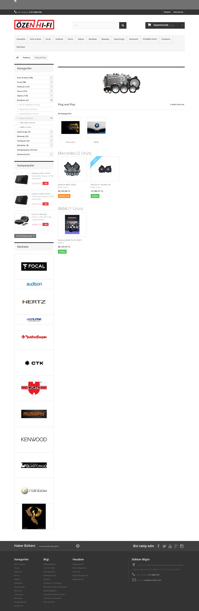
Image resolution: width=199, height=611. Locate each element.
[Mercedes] (70, 127)
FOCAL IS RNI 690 (39, 214)
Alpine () (22, 95)
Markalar (21, 47)
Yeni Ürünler (49, 568)
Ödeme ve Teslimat (52, 583)
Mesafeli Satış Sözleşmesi (55, 587)
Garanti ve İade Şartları (54, 594)
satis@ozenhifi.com (152, 580)
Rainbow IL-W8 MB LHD (101, 184)
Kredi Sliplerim (80, 568)
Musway (105, 39)
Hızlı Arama (35, 39)
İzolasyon (166, 39)
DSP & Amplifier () (29, 104)
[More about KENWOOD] (33, 439)
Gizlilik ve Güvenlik (52, 598)
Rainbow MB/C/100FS (67, 184)
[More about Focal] (33, 266)
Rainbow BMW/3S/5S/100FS (70, 240)
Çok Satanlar (49, 571)
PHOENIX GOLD (150, 39)
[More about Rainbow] (33, 491)
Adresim (76, 571)
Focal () (21, 82)
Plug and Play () (26, 118)
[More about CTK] (33, 362)
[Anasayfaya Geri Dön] (17, 57)
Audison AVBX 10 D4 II (41, 193)
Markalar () (22, 145)
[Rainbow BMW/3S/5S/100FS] (72, 224)
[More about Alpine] (33, 319)
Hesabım (78, 559)
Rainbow (93, 39)
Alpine (81, 39)
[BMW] (96, 127)
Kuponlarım (78, 579)
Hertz (70, 39)
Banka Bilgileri (50, 590)
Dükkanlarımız (50, 575)
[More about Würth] (33, 388)
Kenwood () (23, 154)
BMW (96, 142)
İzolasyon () (23, 140)
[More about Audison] (33, 284)
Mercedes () (27, 123)
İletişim (167, 12)
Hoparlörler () (28, 109)
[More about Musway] (33, 414)
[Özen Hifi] (41, 24)
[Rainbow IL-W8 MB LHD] (105, 169)
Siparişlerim (78, 564)
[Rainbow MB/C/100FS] (72, 169)
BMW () (25, 127)
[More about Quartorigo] (33, 465)
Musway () (22, 136)
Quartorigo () (23, 131)
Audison (59, 39)
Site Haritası (49, 602)
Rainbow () (23, 100)
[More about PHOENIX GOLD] (33, 516)
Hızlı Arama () (25, 77)
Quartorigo (119, 39)
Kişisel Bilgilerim (80, 575)
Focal (48, 39)
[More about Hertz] (33, 302)
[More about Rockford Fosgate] (33, 337)
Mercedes (70, 142)
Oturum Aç (178, 12)
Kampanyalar (25, 165)
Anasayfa (21, 39)
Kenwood (133, 39)
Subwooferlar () (28, 113)
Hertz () (22, 91)
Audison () (23, 86)
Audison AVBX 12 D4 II (41, 173)
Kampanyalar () (27, 149)
